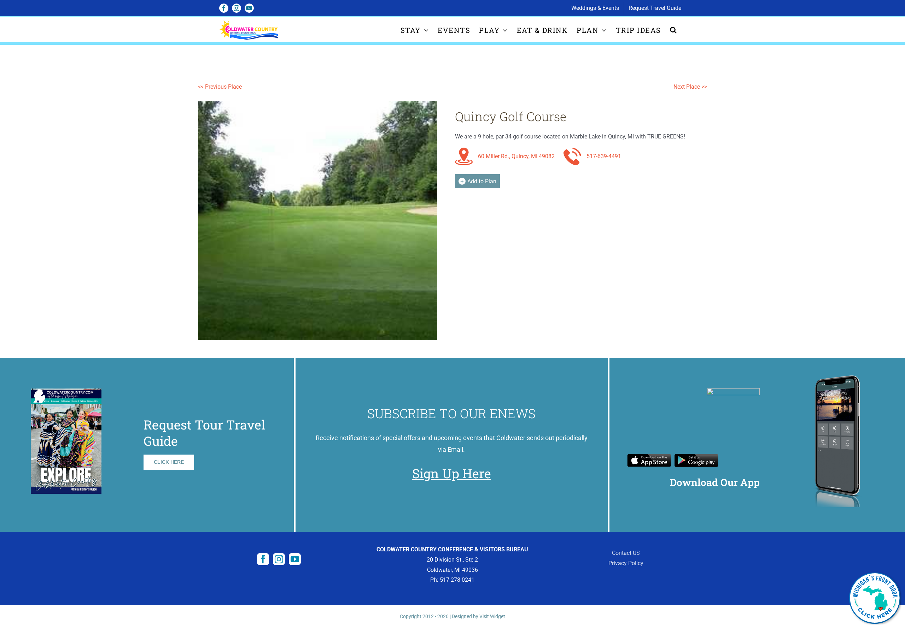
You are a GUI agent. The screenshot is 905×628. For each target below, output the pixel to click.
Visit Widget (492, 616)
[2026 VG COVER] (66, 391)
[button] (673, 30)
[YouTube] (295, 559)
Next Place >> (690, 86)
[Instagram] (279, 559)
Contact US (626, 553)
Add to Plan (481, 181)
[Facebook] (263, 559)
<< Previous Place (220, 86)
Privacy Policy (625, 563)
